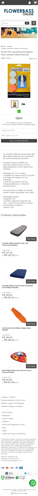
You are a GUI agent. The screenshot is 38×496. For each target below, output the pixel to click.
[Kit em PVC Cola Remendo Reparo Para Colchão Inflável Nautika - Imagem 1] (14, 104)
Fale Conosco (7, 412)
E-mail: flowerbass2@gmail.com (11, 460)
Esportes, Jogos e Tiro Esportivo (12, 403)
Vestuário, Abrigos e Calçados (12, 406)
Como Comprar (7, 418)
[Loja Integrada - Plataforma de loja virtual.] (19, 493)
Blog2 (4, 431)
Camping (9, 46)
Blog (4, 427)
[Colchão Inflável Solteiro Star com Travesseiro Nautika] (19, 240)
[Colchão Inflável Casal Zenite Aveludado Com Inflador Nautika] (19, 282)
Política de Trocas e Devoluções (14, 434)
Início (4, 46)
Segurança (6, 415)
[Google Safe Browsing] (20, 477)
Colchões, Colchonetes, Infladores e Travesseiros (14, 48)
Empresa (5, 421)
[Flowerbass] (19, 12)
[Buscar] (27, 23)
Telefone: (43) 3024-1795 (9, 456)
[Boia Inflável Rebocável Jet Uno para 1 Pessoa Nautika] (19, 367)
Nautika (35, 58)
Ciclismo (12, 397)
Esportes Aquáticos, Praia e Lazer (13, 400)
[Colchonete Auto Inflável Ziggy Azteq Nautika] (19, 324)
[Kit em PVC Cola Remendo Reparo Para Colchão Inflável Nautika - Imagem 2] (23, 104)
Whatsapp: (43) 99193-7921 (10, 458)
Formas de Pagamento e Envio (13, 424)
